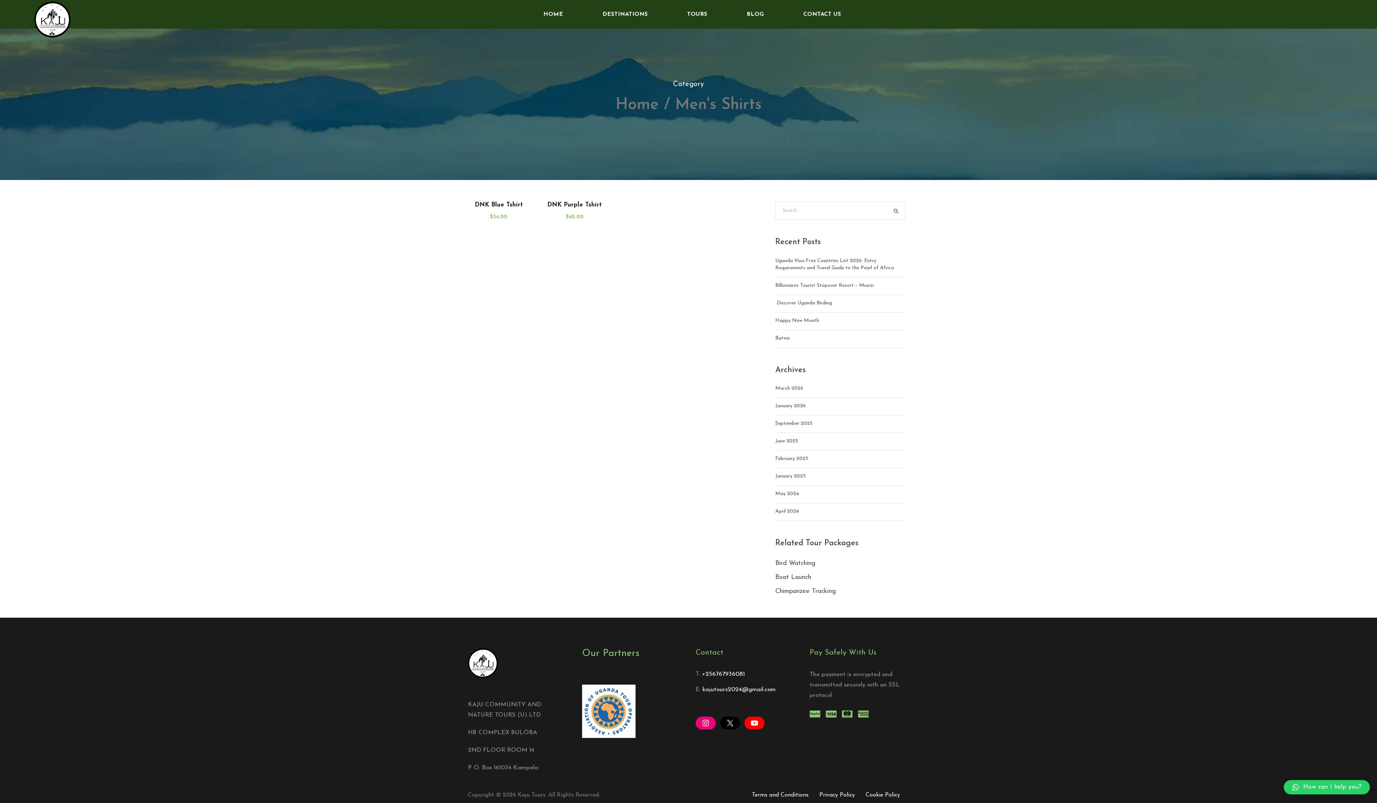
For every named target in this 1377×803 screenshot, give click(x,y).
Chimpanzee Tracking (805, 591)
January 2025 (790, 476)
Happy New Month (797, 320)
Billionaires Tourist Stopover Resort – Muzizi (824, 285)
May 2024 (787, 493)
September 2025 (794, 423)
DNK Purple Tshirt (574, 205)
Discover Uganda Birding (803, 303)
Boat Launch (793, 577)
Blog (755, 14)
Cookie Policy (883, 795)
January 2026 (790, 406)
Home (553, 14)
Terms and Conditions (780, 795)
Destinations (625, 14)
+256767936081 (723, 674)
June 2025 (786, 441)
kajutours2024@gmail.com (739, 689)
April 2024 (787, 511)
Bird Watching (795, 563)
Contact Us (822, 14)
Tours (697, 14)
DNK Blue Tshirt (499, 205)
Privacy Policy (837, 795)
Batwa (782, 338)
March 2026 (789, 388)
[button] (1327, 787)
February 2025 (791, 458)
